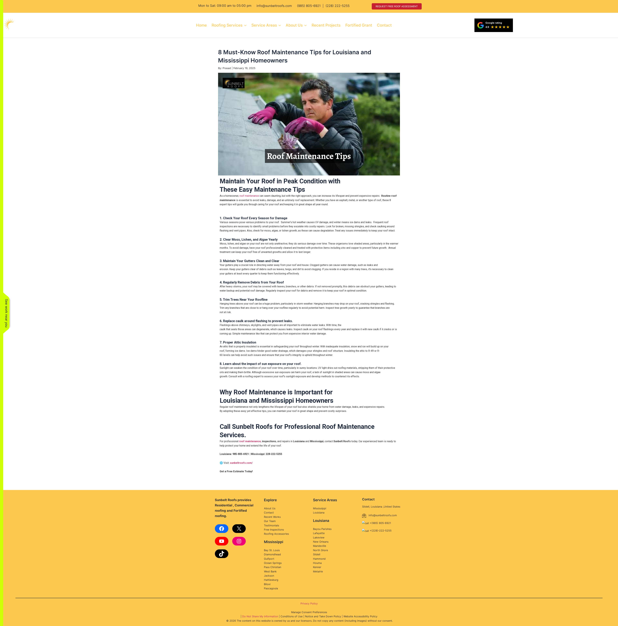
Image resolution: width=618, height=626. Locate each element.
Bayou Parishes (322, 529)
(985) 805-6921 (309, 6)
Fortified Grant (358, 25)
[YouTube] (221, 541)
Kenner (317, 567)
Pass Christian (272, 567)
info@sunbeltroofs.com (274, 6)
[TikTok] (221, 553)
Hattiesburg (271, 579)
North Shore (320, 550)
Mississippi (319, 508)
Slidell (316, 554)
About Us (294, 25)
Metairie (318, 571)
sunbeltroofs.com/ (241, 462)
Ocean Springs (273, 563)
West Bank (270, 571)
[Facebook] (221, 528)
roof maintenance (249, 195)
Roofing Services (227, 25)
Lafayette (319, 533)
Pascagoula (271, 588)
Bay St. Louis (272, 550)
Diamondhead (272, 554)
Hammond (319, 558)
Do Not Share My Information (260, 616)
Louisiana (318, 512)
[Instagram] (239, 541)
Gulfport (269, 558)
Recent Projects (326, 25)
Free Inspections (274, 529)
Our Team (270, 521)
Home (201, 25)
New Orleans (320, 541)
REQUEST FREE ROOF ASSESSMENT (397, 6)
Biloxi (267, 584)
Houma (317, 563)
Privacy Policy (309, 603)
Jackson (269, 575)
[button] (244, 25)
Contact (384, 25)
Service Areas (264, 25)
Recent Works (272, 516)
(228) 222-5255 (338, 6)
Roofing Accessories (276, 533)
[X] (239, 528)
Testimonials (271, 525)
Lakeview (318, 537)
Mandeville (319, 545)
